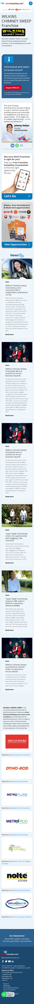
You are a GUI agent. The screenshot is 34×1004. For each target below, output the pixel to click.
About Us (6, 984)
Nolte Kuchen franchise (21, 890)
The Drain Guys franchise (22, 917)
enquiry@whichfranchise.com (11, 957)
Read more (9, 334)
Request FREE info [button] (12, 88)
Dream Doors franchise (21, 755)
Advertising (6, 986)
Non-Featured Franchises (11, 988)
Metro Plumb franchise (21, 808)
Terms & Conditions (9, 990)
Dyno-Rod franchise (20, 781)
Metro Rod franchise (20, 835)
